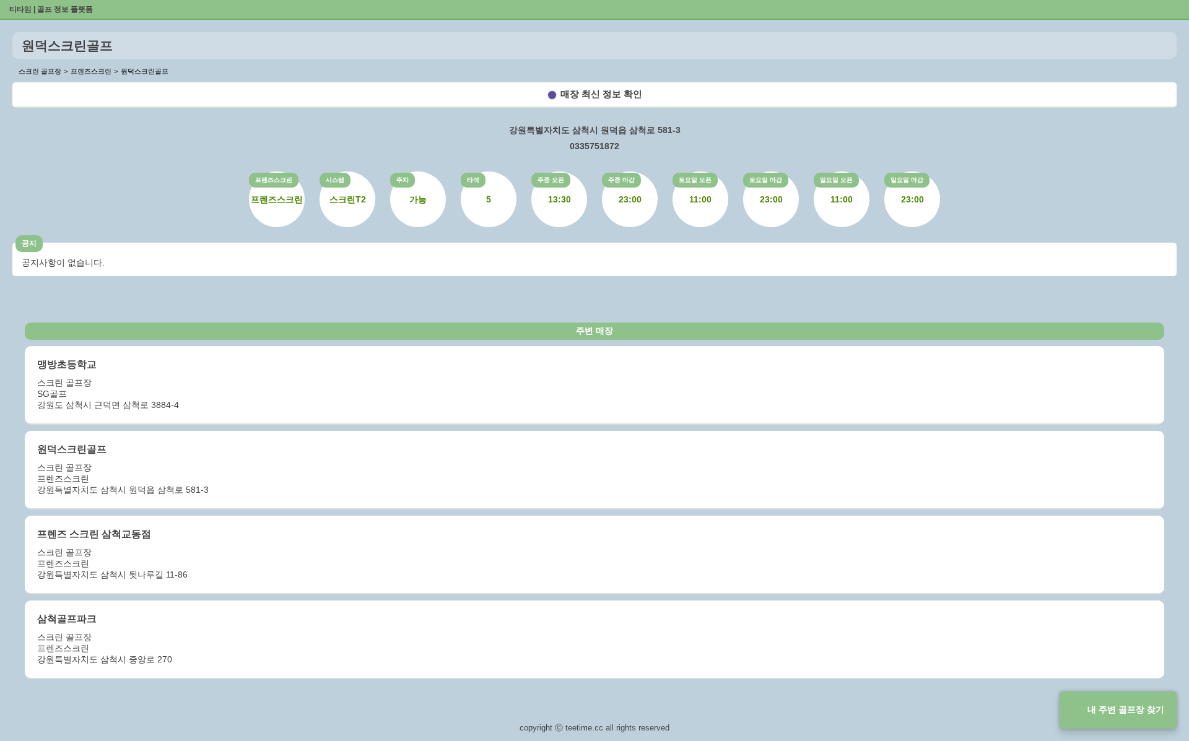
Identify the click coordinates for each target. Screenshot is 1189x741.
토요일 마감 (765, 179)
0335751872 (594, 146)
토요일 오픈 (695, 179)
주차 (402, 179)
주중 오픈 (551, 179)
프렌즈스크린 (273, 179)
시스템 (335, 179)
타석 (473, 179)
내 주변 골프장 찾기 (1125, 709)
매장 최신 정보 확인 (601, 94)
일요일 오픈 (836, 179)
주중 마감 (621, 179)
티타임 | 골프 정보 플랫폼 (51, 9)
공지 (29, 243)
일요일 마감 (907, 179)
